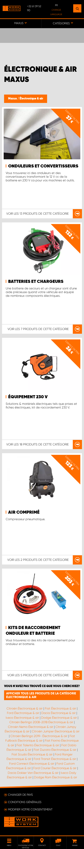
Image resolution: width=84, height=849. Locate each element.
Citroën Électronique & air (25, 708)
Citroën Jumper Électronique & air (56, 731)
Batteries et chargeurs (35, 281)
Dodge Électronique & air (59, 718)
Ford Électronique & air (23, 713)
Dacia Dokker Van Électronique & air (33, 773)
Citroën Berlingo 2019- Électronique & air (38, 736)
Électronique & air (31, 98)
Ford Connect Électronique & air (31, 763)
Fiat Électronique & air (60, 708)
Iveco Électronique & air (22, 718)
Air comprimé (24, 512)
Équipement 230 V (28, 397)
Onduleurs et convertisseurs (43, 166)
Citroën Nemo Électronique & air (30, 727)
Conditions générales (24, 802)
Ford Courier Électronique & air (54, 768)
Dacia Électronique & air (58, 713)
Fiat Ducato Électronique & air (55, 750)
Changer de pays (20, 794)
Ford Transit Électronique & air (55, 759)
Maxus (13, 98)
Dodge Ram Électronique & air (55, 777)
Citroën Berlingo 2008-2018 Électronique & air (41, 722)
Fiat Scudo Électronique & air (32, 754)
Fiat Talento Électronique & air (38, 745)
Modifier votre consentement (30, 809)
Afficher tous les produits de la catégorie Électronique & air (41, 695)
